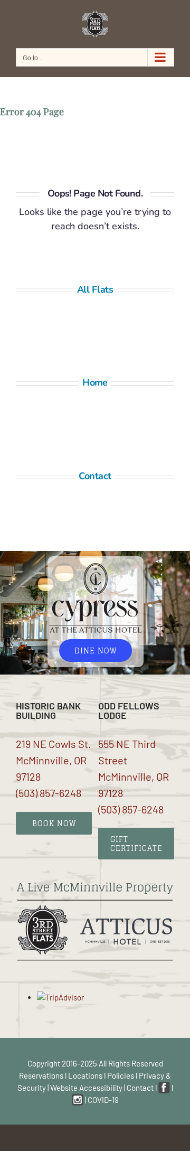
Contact (95, 476)
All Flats (95, 289)
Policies (120, 1075)
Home (95, 382)
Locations (85, 1075)
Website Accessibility (86, 1087)
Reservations (41, 1075)
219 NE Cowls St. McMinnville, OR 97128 (53, 760)
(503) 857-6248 (48, 793)
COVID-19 (103, 1100)
